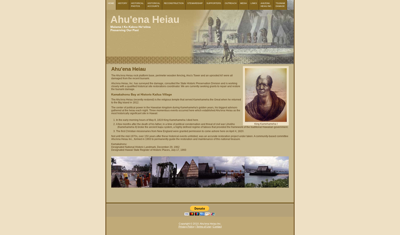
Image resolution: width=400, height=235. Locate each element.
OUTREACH (230, 3)
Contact (217, 226)
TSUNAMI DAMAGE (280, 4)
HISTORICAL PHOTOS (137, 4)
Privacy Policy (186, 226)
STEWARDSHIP (195, 3)
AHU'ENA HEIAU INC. (266, 4)
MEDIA (243, 3)
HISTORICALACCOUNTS (154, 4)
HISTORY (122, 3)
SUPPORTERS (213, 3)
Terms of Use (203, 226)
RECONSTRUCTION (174, 3)
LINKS (254, 3)
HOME (111, 3)
